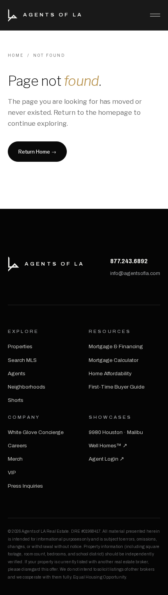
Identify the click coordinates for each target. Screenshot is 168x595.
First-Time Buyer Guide (117, 387)
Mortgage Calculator (113, 360)
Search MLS (22, 360)
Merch (15, 459)
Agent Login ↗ (106, 459)
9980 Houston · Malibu (116, 432)
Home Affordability (110, 373)
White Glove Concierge (36, 432)
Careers (17, 446)
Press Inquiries (25, 486)
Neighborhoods (26, 387)
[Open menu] (152, 15)
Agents (16, 373)
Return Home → (37, 151)
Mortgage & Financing (116, 346)
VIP (12, 473)
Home (15, 55)
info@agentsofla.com (135, 273)
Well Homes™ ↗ (108, 446)
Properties (20, 346)
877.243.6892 (129, 261)
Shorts (15, 400)
